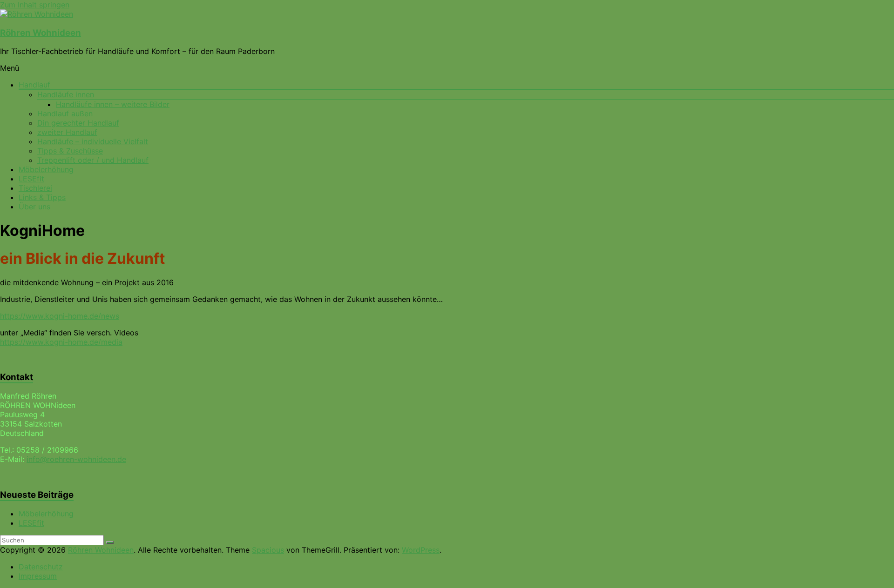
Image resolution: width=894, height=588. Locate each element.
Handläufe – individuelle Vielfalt (92, 141)
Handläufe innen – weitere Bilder (112, 104)
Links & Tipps (42, 197)
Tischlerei (35, 188)
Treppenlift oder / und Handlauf (93, 160)
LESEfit (31, 178)
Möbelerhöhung (46, 169)
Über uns (34, 206)
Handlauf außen (65, 113)
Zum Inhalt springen (34, 4)
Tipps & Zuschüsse (70, 150)
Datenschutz (41, 566)
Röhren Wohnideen (40, 32)
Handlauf (34, 84)
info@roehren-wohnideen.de (76, 459)
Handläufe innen (65, 94)
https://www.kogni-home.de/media (61, 342)
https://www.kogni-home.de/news (59, 316)
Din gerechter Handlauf (78, 122)
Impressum (38, 576)
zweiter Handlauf (67, 132)
